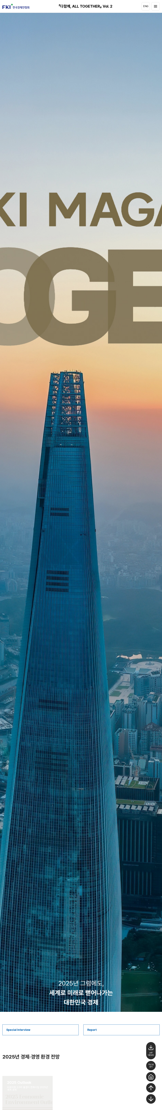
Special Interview (18, 1029)
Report (92, 1029)
